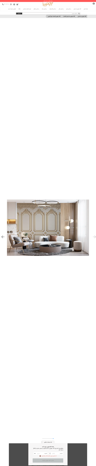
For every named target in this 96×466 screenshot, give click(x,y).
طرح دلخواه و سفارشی (27, 9)
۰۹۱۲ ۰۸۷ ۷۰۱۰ (6, 4)
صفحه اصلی (86, 9)
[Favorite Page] (11, 4)
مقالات (19, 9)
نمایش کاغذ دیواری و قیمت (48, 460)
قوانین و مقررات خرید (12, 9)
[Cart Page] (17, 4)
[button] (4, 236)
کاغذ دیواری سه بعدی (77, 9)
